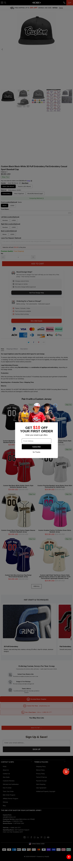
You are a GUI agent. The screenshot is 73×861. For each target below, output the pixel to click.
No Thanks (36, 452)
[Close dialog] (55, 405)
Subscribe (36, 447)
